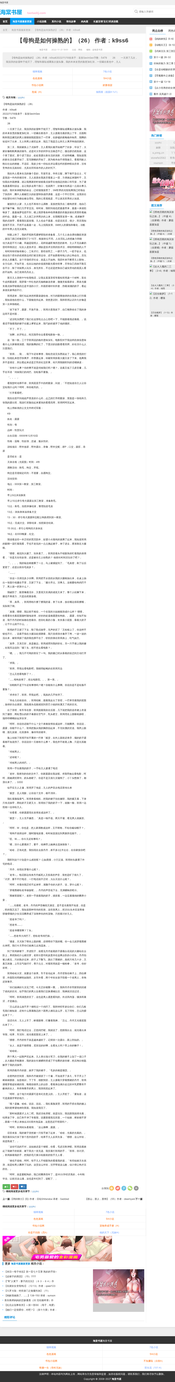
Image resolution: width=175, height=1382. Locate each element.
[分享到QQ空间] (111, 1188)
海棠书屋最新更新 (22, 21)
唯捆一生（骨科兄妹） (51, 1367)
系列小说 (56, 21)
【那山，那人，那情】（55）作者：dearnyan (110, 1198)
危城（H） (37, 91)
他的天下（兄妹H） (110, 1232)
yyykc (21, 97)
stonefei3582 (158, 157)
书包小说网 (37, 85)
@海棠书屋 (97, 49)
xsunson (158, 162)
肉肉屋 (84, 21)
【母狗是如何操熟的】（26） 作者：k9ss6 (57, 29)
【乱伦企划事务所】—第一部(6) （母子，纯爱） (30, 1305)
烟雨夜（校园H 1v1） (107, 91)
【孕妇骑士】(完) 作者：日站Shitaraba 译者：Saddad (39, 1198)
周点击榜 (157, 30)
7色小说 (107, 71)
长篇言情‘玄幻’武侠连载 (105, 21)
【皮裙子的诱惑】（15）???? (20, 1276)
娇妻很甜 (107, 85)
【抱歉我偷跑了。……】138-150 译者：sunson (29, 1295)
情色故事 (71, 21)
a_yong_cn (158, 152)
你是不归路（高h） (38, 1232)
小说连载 (41, 21)
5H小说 (107, 78)
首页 (5, 21)
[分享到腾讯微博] (124, 1188)
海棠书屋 (43, 49)
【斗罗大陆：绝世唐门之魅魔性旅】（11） (27, 1290)
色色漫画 (37, 78)
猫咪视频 (37, 71)
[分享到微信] (130, 1188)
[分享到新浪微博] (117, 1188)
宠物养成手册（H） (110, 1225)
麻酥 (158, 147)
